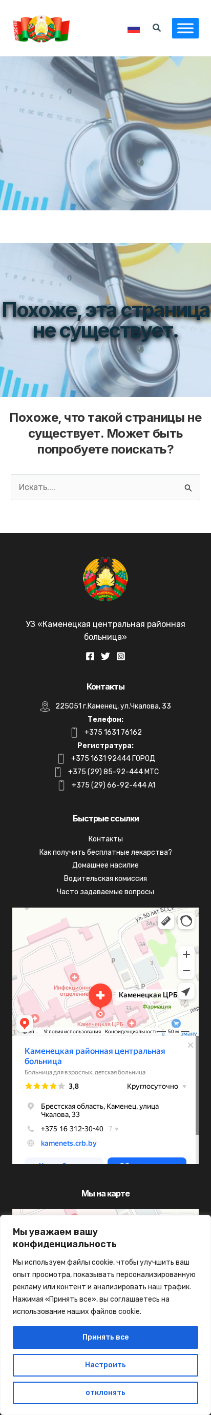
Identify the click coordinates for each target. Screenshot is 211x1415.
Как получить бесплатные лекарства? (105, 852)
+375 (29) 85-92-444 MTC (113, 772)
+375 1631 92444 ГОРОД (113, 758)
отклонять (105, 1392)
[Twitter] (105, 656)
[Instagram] (120, 656)
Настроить (105, 1365)
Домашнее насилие (105, 865)
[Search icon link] (157, 29)
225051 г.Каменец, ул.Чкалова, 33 (113, 706)
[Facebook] (90, 656)
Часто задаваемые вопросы (105, 892)
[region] (105, 1315)
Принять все (105, 1337)
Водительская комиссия (105, 878)
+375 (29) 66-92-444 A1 (113, 785)
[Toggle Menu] (185, 28)
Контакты (106, 839)
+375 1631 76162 (113, 732)
